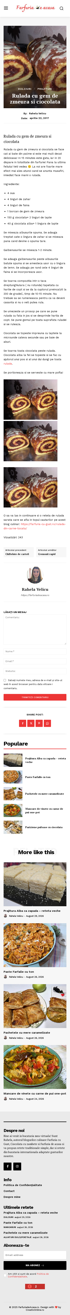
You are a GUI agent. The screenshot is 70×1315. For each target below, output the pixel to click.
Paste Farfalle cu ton (37, 777)
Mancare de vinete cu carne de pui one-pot (35, 1093)
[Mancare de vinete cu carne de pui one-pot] (13, 810)
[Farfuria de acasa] (36, 8)
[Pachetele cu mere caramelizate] (13, 793)
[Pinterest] (39, 723)
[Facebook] (22, 723)
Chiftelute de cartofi (17, 554)
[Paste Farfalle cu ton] (13, 777)
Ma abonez (33, 1265)
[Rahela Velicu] (35, 575)
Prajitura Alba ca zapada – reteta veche (32, 910)
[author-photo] (6, 916)
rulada (8, 363)
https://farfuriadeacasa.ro (35, 595)
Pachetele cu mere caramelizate (44, 793)
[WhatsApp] (47, 723)
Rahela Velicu (37, 113)
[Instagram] (17, 1166)
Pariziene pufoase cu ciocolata (43, 827)
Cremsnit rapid (46, 554)
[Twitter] (30, 723)
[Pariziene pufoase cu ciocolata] (13, 827)
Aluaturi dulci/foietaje (18, 1237)
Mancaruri (10, 1227)
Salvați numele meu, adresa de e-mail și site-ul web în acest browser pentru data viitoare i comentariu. (33, 684)
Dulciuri (24, 89)
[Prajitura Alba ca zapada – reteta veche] (13, 760)
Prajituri (45, 89)
